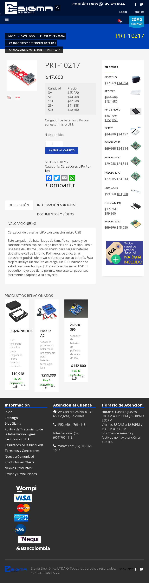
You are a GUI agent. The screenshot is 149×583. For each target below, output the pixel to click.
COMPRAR (136, 21)
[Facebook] (136, 4)
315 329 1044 (114, 4)
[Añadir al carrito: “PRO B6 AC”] (45, 387)
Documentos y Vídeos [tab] (55, 214)
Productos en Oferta (19, 462)
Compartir (60, 185)
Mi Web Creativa (52, 573)
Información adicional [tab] (56, 205)
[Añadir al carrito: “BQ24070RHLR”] (15, 385)
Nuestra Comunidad (19, 456)
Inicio (8, 412)
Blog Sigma (13, 423)
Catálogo (11, 418)
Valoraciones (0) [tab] (22, 223)
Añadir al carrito (61, 150)
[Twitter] (141, 4)
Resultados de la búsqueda (24, 445)
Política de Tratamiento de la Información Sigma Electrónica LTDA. (24, 434)
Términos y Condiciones (22, 451)
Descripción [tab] (19, 205)
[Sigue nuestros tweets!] (141, 569)
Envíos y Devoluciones (21, 474)
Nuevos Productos (18, 468)
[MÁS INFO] (23, 385)
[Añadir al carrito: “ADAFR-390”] (75, 377)
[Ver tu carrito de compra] (120, 21)
